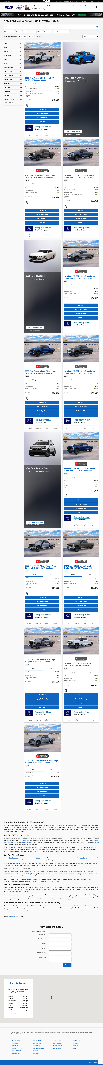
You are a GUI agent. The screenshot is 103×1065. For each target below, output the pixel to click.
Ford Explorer (18, 847)
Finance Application (57, 1043)
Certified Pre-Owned (17, 1048)
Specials (72, 6)
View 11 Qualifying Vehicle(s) (35, 523)
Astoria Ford (10, 906)
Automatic (48, 32)
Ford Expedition (68, 849)
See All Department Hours (18, 1014)
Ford (30, 36)
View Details (42, 109)
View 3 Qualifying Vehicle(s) (34, 328)
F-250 (40, 865)
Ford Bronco (95, 842)
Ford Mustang (36, 872)
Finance (66, 6)
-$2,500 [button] (96, 195)
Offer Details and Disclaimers (72, 134)
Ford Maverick (13, 858)
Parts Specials (35, 1050)
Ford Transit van (14, 895)
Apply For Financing (42, 113)
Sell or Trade (59, 6)
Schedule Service (36, 1043)
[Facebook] (44, 1)
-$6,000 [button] (57, 94)
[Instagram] (46, 1)
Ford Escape (23, 840)
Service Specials (36, 1045)
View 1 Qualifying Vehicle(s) (73, 132)
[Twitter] (49, 1)
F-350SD (22, 36)
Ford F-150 (26, 863)
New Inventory (42, 6)
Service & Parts (80, 6)
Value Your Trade (57, 1048)
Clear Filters (38, 36)
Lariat (25, 32)
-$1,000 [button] (57, 193)
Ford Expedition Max (82, 849)
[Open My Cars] (96, 7)
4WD (39, 32)
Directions (75, 1045)
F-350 (47, 865)
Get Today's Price (42, 117)
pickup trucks (44, 829)
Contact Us (42, 121)
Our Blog (75, 1048)
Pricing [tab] (34, 83)
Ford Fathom (12, 916)
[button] (42, 180)
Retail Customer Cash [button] (31, 193)
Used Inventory (51, 6)
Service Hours (35, 1053)
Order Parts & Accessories (38, 1048)
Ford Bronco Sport (26, 842)
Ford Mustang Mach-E (29, 874)
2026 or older (9, 32)
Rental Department (37, 9)
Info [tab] (51, 83)
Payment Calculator (57, 1045)
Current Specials (16, 1053)
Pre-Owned (15, 1045)
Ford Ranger (83, 858)
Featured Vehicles (16, 1050)
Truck (18, 32)
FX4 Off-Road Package (61, 32)
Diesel (32, 32)
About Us (87, 6)
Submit (67, 965)
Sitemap (91, 1062)
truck (38, 858)
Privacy (95, 1062)
